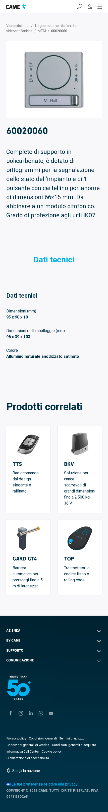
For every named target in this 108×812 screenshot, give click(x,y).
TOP (69, 558)
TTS (17, 464)
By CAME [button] (13, 640)
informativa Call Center (23, 751)
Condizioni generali (43, 738)
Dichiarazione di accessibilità (28, 758)
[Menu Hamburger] (100, 6)
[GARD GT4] (28, 538)
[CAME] (16, 6)
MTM (42, 31)
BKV (69, 464)
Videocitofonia (17, 26)
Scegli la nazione (26, 770)
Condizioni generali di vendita (28, 745)
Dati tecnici (54, 259)
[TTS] (28, 443)
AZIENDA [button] (13, 630)
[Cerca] (79, 6)
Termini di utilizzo (72, 738)
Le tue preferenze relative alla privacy (44, 784)
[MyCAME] (89, 6)
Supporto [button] (15, 650)
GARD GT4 (25, 558)
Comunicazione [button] (20, 660)
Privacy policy (16, 738)
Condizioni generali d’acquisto (74, 745)
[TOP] (79, 538)
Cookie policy (52, 751)
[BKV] (79, 443)
